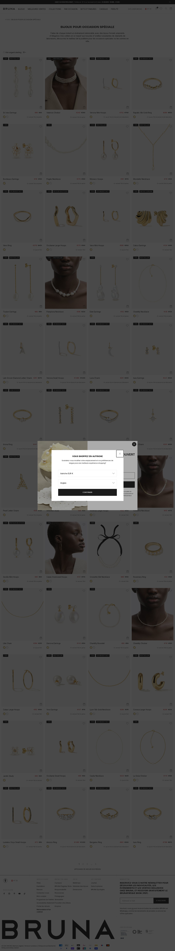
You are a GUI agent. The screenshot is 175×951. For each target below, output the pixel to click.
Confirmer (87, 492)
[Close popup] (119, 453)
